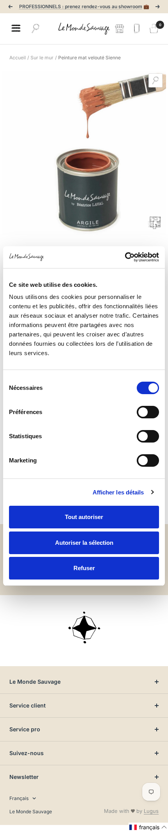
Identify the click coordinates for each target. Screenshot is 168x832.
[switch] (148, 412)
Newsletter (24, 776)
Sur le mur (42, 57)
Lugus (151, 811)
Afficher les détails (118, 492)
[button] (148, 827)
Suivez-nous (26, 753)
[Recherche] (35, 28)
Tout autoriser (84, 517)
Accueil (17, 57)
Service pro (24, 729)
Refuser (84, 568)
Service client (27, 705)
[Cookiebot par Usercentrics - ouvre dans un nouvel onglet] (125, 257)
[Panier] (154, 28)
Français (19, 798)
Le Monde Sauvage (35, 681)
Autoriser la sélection (84, 542)
